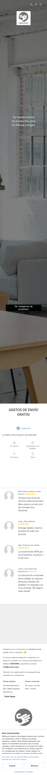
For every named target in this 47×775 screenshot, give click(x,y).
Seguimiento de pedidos (32, 447)
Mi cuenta (14, 446)
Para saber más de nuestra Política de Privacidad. (20, 757)
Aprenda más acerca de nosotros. (14, 759)
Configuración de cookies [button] (23, 772)
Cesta (32, 457)
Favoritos (14, 457)
